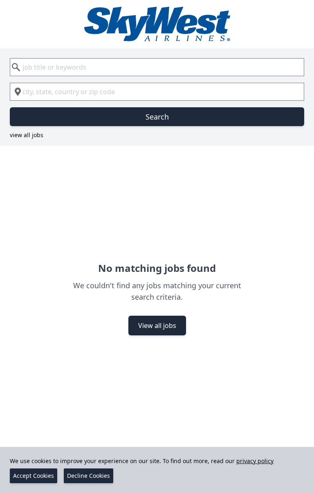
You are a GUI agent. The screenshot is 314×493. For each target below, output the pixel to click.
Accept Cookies (33, 475)
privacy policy (255, 461)
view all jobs (26, 135)
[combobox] (157, 67)
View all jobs (157, 325)
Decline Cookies (88, 475)
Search (157, 117)
